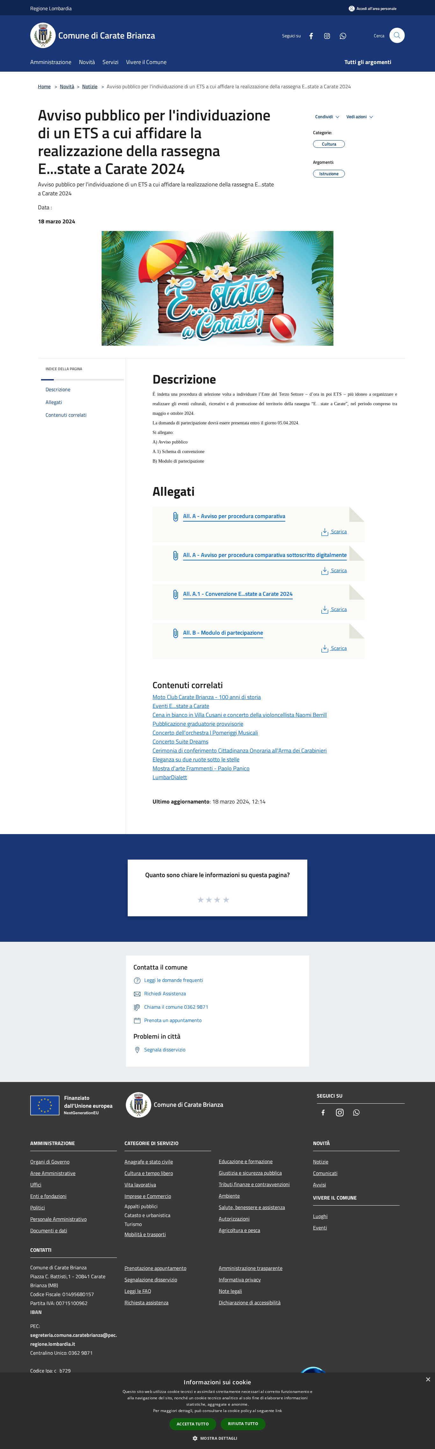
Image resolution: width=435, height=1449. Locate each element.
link (278, 1410)
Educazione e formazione (246, 1161)
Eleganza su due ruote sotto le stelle (196, 759)
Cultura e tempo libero (149, 1173)
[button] (217, 1438)
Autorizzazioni (234, 1218)
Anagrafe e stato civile (149, 1161)
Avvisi (319, 1184)
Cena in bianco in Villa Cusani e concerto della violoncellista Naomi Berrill (240, 714)
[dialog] (217, 1411)
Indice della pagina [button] (64, 369)
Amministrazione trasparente (250, 1268)
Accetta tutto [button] (193, 1424)
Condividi (324, 116)
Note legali (230, 1291)
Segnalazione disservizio (151, 1279)
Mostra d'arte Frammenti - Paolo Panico (201, 768)
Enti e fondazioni (48, 1196)
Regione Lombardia (51, 8)
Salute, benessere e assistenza (252, 1207)
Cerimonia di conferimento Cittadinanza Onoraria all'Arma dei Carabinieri (240, 750)
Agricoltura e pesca (239, 1230)
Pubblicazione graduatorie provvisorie (198, 723)
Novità (67, 86)
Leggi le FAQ (138, 1291)
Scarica (339, 531)
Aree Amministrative (52, 1173)
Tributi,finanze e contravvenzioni (254, 1184)
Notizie (89, 86)
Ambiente (229, 1196)
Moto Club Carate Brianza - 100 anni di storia (207, 697)
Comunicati (325, 1173)
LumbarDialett (170, 777)
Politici (37, 1207)
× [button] (427, 1379)
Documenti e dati (48, 1230)
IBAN (36, 1312)
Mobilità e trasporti (145, 1234)
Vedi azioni (356, 116)
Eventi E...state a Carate (181, 706)
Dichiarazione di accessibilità (250, 1302)
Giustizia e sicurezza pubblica (250, 1173)
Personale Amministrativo (58, 1219)
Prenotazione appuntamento (155, 1268)
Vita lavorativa (140, 1184)
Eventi (320, 1227)
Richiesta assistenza (146, 1302)
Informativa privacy (240, 1279)
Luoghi (320, 1216)
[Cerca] (397, 35)
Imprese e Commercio (148, 1196)
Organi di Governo (49, 1161)
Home (44, 86)
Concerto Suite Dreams (180, 741)
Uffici (35, 1184)
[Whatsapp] (340, 35)
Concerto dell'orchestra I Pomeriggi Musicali (205, 732)
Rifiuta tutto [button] (243, 1423)
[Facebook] (308, 35)
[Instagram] (324, 35)
